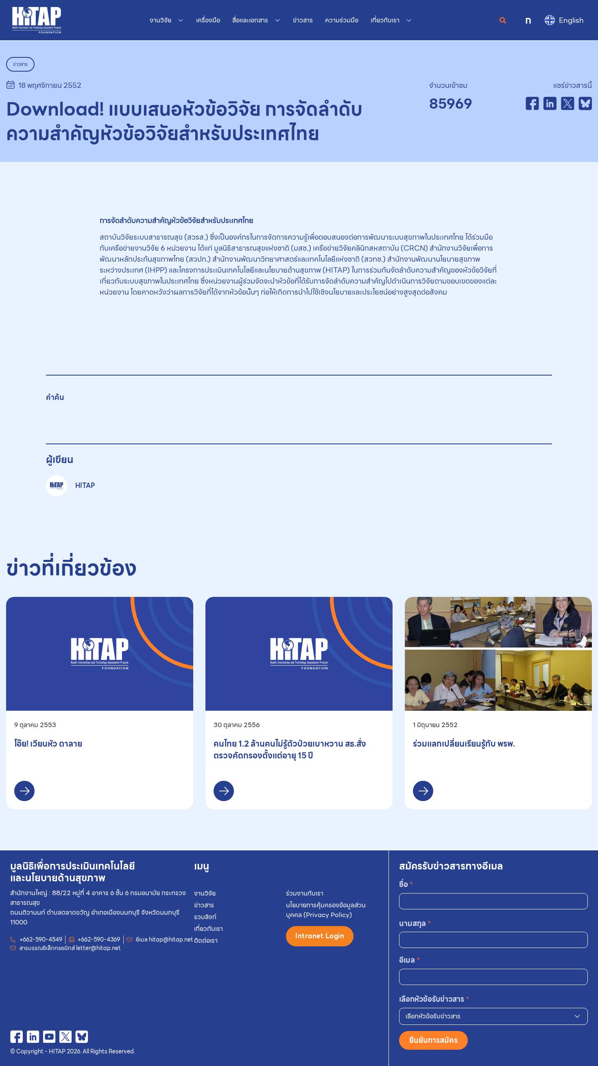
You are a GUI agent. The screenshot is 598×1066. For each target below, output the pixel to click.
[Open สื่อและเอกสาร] (277, 20)
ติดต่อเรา (206, 940)
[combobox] (493, 1016)
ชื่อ (406, 884)
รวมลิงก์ (205, 917)
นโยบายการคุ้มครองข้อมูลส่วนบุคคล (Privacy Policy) (326, 910)
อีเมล (409, 960)
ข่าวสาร (204, 905)
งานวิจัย (205, 893)
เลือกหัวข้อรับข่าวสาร (434, 999)
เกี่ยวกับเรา (208, 929)
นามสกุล (415, 923)
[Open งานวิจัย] (180, 20)
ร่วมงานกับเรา (304, 893)
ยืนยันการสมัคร (433, 1040)
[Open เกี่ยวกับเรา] (409, 20)
